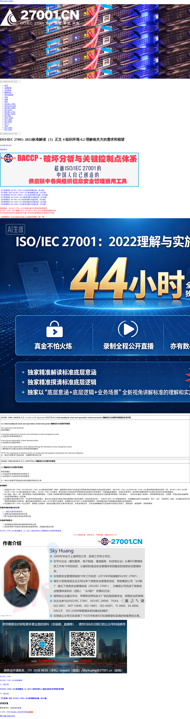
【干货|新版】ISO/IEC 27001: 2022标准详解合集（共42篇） (23, 190)
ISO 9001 (7, 64)
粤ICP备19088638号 (7, 716)
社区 (6, 45)
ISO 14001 (8, 68)
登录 (19, 708)
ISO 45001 (8, 70)
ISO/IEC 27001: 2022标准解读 (11, 680)
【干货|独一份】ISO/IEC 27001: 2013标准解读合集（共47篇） (23, 193)
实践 (6, 47)
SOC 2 (6, 72)
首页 (6, 33)
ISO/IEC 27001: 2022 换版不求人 (12, 210)
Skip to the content (6, 1)
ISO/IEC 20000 (9, 56)
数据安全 (7, 40)
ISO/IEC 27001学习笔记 (20, 712)
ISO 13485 (8, 78)
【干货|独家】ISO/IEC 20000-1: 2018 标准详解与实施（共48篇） (24, 195)
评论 (6, 50)
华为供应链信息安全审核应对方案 (13, 213)
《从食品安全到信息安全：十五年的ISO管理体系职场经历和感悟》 (29, 5)
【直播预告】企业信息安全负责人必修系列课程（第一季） (23, 217)
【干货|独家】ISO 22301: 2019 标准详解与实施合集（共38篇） (24, 197)
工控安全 (7, 38)
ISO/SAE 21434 (10, 54)
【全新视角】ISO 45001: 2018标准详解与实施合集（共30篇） (23, 204)
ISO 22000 (8, 76)
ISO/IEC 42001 (9, 62)
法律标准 (7, 36)
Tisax (6, 74)
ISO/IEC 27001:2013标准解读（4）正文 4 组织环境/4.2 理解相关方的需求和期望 (30, 531)
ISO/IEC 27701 (9, 60)
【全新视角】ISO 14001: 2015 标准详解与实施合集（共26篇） (24, 202)
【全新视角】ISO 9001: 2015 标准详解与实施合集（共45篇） (23, 199)
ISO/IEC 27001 (9, 52)
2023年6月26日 (5, 145)
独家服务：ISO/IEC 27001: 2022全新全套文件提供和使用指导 (23, 208)
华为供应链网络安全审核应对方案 (41, 213)
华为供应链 (8, 43)
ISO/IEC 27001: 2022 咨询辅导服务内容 (41, 210)
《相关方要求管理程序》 (14, 512)
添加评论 (3, 149)
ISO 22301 (8, 58)
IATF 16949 (8, 66)
